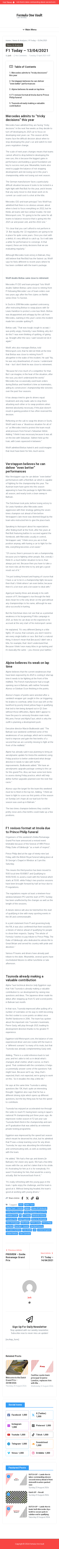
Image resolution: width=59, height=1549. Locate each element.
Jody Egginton (24, 1219)
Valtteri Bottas (11, 1233)
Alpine (27, 1208)
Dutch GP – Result (36, 1492)
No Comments (21, 55)
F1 (20, 1215)
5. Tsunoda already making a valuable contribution (27, 104)
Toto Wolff (27, 1230)
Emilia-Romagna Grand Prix (35, 1212)
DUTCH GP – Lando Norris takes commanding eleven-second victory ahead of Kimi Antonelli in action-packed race (41, 1480)
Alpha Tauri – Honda (14, 1208)
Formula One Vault (29, 15)
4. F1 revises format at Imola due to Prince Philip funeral (29, 96)
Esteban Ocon (11, 1215)
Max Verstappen (12, 1223)
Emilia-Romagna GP (14, 1212)
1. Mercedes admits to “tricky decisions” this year (28, 74)
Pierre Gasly (35, 1223)
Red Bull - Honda (21, 1226)
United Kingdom (44, 1230)
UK (34, 1230)
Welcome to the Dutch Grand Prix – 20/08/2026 (16, 1380)
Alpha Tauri (29, 1204)
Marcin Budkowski (39, 1219)
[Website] (29, 1303)
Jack (9, 55)
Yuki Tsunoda (24, 1233)
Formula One (11, 1219)
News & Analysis (20, 40)
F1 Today (26, 1215)
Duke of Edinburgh (39, 1208)
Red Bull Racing (37, 1226)
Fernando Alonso (39, 1215)
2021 (21, 1204)
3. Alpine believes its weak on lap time (26, 89)
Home (8, 40)
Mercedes (25, 1223)
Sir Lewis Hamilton (13, 1230)
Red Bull (9, 1226)
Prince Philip (47, 1223)
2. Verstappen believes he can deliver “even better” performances (26, 82)
